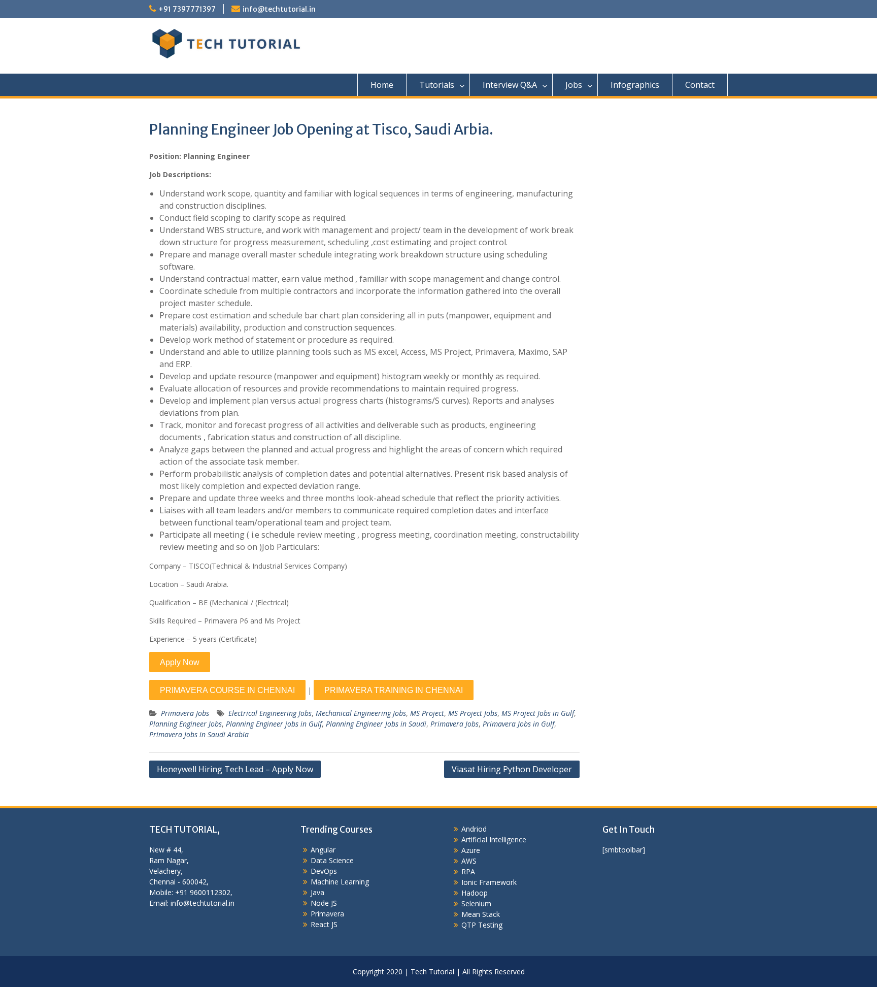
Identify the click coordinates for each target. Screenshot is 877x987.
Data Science (332, 860)
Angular (323, 849)
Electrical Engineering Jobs (270, 713)
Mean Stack (480, 914)
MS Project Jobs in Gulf (537, 713)
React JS (324, 924)
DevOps (324, 871)
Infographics (635, 84)
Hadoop (474, 893)
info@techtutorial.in (279, 9)
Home (381, 84)
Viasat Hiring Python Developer (512, 769)
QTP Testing (481, 925)
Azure (470, 850)
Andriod (474, 829)
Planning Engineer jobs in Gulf (274, 724)
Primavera (327, 913)
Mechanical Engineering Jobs (361, 713)
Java (317, 892)
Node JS (324, 903)
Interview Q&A (510, 84)
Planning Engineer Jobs (185, 724)
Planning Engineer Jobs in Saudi (376, 724)
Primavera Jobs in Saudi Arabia (199, 734)
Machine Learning (340, 881)
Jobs (573, 84)
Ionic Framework (489, 882)
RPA (468, 871)
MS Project (427, 713)
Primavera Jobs (185, 713)
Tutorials (436, 84)
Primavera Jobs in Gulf (518, 724)
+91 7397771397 (187, 9)
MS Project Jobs (472, 713)
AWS (469, 861)
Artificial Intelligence (493, 839)
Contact (700, 84)
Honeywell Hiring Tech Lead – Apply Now (235, 769)
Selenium (476, 903)
